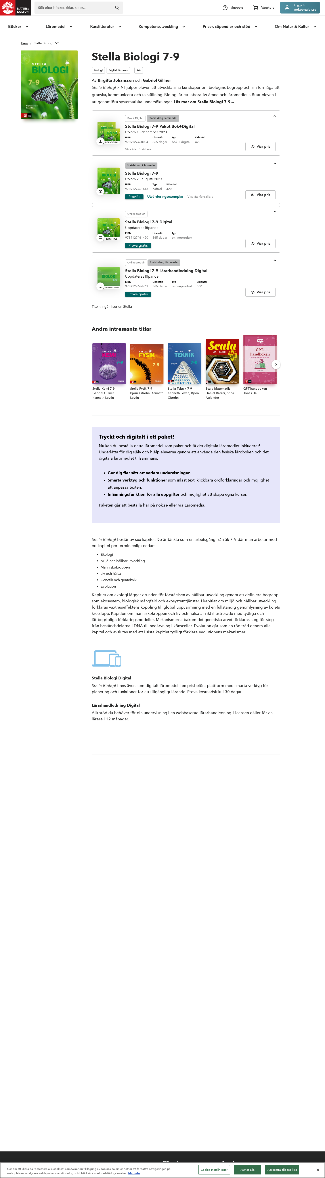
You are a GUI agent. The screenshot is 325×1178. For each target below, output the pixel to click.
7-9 (139, 70)
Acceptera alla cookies (282, 1169)
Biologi (98, 70)
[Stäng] (318, 1170)
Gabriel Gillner (157, 80)
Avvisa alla (247, 1169)
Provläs (134, 197)
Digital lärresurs (118, 70)
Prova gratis (138, 245)
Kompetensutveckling (158, 27)
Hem (24, 43)
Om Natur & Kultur (292, 27)
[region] (162, 1170)
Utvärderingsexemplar (165, 196)
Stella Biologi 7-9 (46, 43)
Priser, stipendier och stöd (226, 27)
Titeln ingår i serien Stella (112, 306)
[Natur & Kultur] (15, 7)
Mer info (134, 1173)
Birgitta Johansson (116, 80)
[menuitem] (18, 26)
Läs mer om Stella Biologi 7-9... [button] (204, 101)
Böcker (14, 27)
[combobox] (78, 8)
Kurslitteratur (102, 27)
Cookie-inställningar (214, 1169)
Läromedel (55, 27)
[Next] (275, 364)
